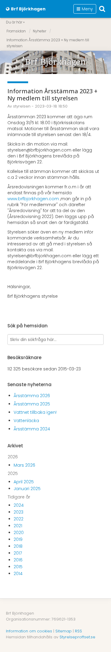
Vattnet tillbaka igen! (35, 412)
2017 (18, 553)
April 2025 (24, 482)
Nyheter (39, 31)
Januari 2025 (27, 489)
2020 (19, 533)
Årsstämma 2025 (32, 404)
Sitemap (63, 631)
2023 (18, 512)
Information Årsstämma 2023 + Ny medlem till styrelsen (48, 42)
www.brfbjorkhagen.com (33, 199)
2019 (18, 539)
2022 (18, 519)
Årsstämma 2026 (32, 396)
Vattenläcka (26, 421)
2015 (18, 567)
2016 (18, 560)
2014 (18, 574)
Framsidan (16, 31)
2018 (18, 546)
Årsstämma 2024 (32, 429)
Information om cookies (29, 631)
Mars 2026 (24, 465)
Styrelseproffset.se (77, 637)
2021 (18, 526)
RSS (78, 631)
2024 (19, 505)
